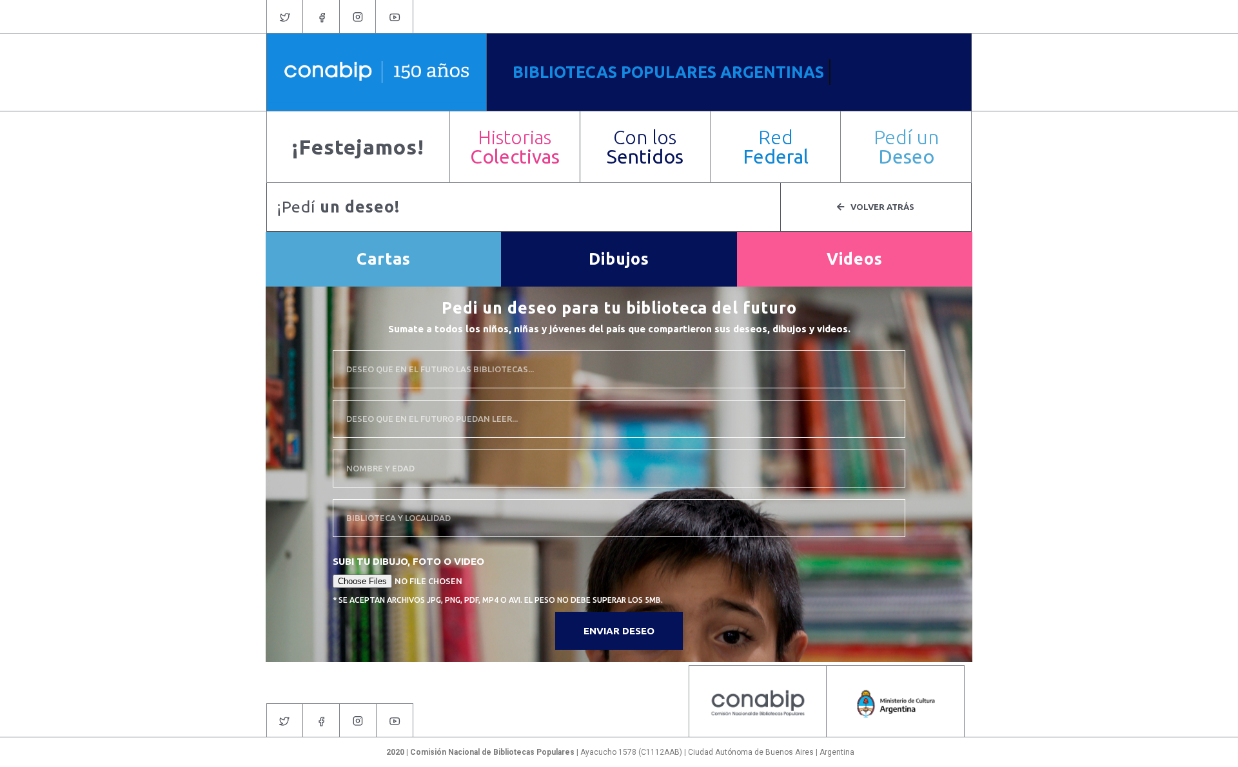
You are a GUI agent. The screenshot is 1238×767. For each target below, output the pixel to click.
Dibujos (619, 259)
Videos (855, 259)
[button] (515, 146)
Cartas (384, 259)
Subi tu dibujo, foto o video (408, 561)
